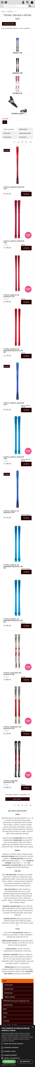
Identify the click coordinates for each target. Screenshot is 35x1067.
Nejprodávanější (25, 133)
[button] (17, 1058)
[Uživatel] (24, 3)
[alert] (17, 1046)
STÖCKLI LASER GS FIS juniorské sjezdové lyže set (13, 350)
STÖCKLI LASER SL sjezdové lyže (13, 403)
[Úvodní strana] (6, 3)
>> (31, 142)
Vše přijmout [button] (9, 1061)
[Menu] (2, 2)
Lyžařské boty (8, 1005)
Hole (4, 1017)
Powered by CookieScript (8, 1065)
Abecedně (22, 137)
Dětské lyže (17, 93)
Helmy (5, 1013)
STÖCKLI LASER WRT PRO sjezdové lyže (12, 673)
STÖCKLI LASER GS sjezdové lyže (13, 187)
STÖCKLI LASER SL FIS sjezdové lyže (11, 511)
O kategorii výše (8, 33)
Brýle (5, 1009)
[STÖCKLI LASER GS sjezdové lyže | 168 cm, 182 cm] (17, 165)
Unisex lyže (17, 53)
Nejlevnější (23, 129)
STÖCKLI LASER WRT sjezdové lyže (10, 781)
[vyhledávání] (28, 3)
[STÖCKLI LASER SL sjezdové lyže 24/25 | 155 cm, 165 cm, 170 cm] (17, 435)
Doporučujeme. (9, 129)
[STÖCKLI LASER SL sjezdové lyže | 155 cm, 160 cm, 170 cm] (17, 381)
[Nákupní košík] (33, 3)
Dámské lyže (17, 73)
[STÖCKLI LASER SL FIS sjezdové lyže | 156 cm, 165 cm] (17, 489)
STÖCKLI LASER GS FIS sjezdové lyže (11, 295)
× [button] (33, 1027)
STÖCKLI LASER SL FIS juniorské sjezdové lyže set (13, 566)
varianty (26, 194)
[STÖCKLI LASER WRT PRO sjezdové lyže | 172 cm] (17, 651)
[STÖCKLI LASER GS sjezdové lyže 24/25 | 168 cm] (17, 219)
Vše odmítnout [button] (25, 1061)
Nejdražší (7, 133)
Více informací (10, 1041)
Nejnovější (7, 137)
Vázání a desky (17, 114)
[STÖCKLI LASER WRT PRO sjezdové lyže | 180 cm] (17, 705)
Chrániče (6, 1021)
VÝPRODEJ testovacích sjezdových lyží (16, 1001)
